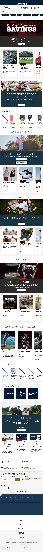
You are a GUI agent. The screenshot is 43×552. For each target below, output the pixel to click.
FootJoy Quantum (25, 182)
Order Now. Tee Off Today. (21, 95)
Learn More (5, 464)
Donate (25, 469)
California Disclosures (35, 547)
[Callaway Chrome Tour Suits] (10, 302)
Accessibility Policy (21, 544)
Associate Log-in (35, 544)
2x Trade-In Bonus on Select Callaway (25, 350)
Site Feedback (21, 549)
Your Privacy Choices (21, 547)
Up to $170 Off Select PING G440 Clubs (9, 67)
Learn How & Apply (23, 511)
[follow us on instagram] (25, 491)
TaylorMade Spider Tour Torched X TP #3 (25, 245)
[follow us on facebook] (23, 491)
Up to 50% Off (21, 38)
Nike (33, 400)
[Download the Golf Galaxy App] (35, 437)
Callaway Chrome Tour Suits (8, 310)
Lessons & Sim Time (7, 350)
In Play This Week (9, 243)
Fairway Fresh (21, 153)
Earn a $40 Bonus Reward (21, 444)
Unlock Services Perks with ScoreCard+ (7, 445)
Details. (33, 102)
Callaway (21, 400)
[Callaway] (21, 393)
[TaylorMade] (9, 393)
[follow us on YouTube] (17, 491)
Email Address (4, 478)
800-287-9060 (32, 542)
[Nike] (33, 393)
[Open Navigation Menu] (2, 7)
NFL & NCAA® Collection (21, 218)
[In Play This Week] (10, 235)
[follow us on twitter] (20, 491)
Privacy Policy (8, 547)
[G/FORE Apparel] (10, 174)
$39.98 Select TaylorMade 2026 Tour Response (25, 67)
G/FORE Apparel (8, 182)
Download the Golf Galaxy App (35, 444)
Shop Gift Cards (12, 501)
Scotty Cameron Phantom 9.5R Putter (21, 283)
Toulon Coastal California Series (25, 310)
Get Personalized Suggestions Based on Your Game (21, 420)
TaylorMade (9, 400)
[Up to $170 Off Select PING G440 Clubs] (10, 57)
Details (5, 469)
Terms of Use (8, 544)
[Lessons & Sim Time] (8, 340)
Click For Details (26, 479)
